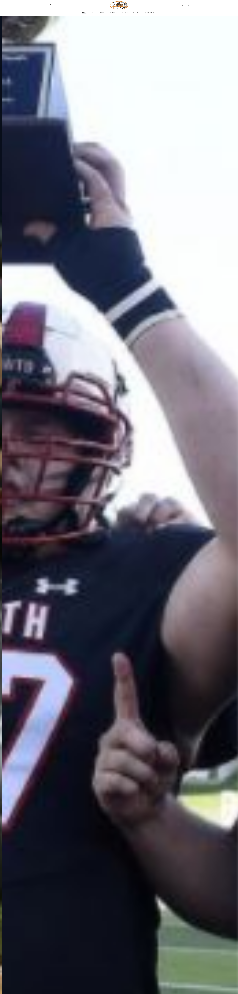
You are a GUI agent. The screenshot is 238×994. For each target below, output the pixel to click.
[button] (50, 5)
